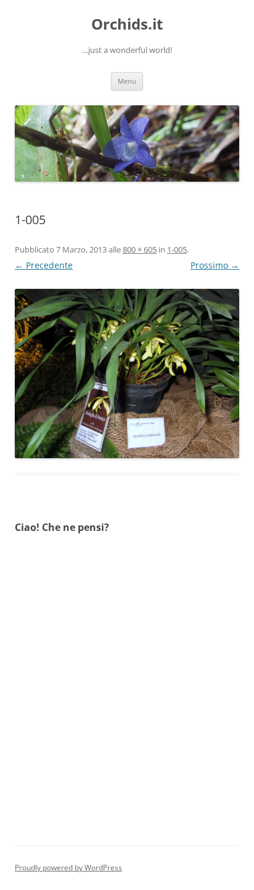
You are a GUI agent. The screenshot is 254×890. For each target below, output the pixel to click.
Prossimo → (214, 265)
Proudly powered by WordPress (68, 867)
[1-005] (127, 373)
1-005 (177, 249)
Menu (127, 81)
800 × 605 (140, 249)
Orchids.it (127, 24)
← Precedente (44, 265)
